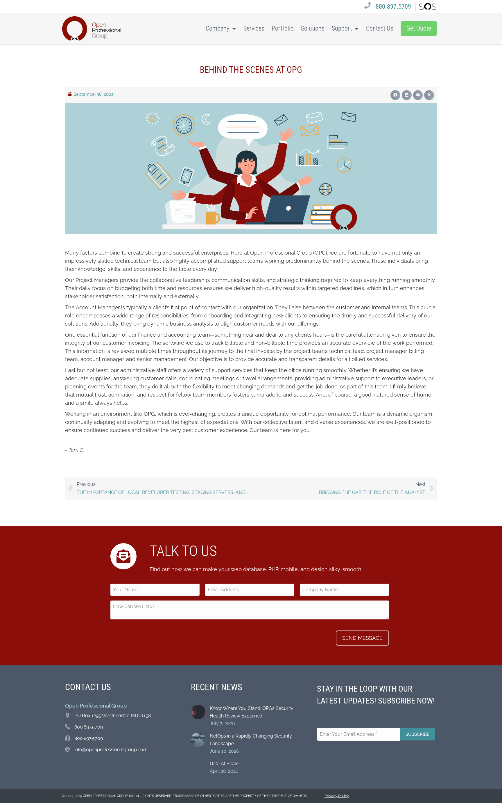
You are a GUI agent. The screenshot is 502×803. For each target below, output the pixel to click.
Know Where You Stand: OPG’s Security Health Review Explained (251, 712)
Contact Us (379, 28)
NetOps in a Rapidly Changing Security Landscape (251, 739)
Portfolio (283, 28)
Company (217, 28)
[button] (395, 95)
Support (342, 28)
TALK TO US (183, 551)
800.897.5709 (393, 6)
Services (253, 28)
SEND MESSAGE (362, 638)
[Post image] (198, 712)
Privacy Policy (336, 796)
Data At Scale (224, 763)
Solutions (312, 28)
